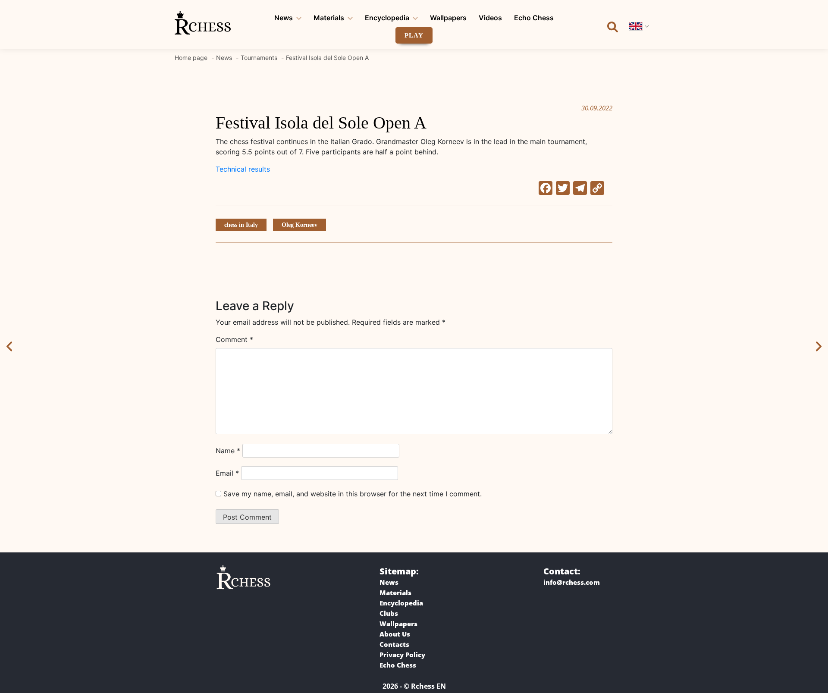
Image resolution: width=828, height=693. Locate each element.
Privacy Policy (402, 654)
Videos (490, 17)
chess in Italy (241, 225)
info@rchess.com (571, 582)
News (283, 17)
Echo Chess (534, 17)
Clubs (389, 613)
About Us (395, 634)
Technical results (243, 169)
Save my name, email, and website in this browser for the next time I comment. (352, 493)
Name (228, 450)
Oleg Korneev (299, 225)
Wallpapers (448, 17)
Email (227, 473)
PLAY (414, 35)
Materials (329, 17)
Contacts (394, 644)
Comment (234, 339)
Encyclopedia (387, 17)
